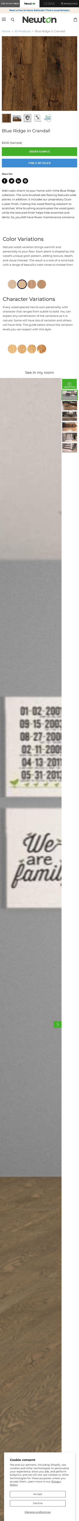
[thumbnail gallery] (6, 118)
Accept (37, 1494)
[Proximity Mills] (10, 3)
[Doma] (49, 3)
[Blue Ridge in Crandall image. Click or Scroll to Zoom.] (39, 73)
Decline (38, 1503)
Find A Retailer (39, 163)
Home (6, 31)
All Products (22, 31)
